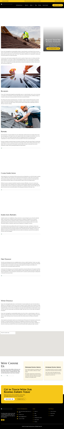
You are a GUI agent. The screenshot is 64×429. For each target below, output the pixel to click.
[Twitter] (3, 420)
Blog (36, 5)
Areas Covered (45, 5)
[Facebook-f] (2, 420)
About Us (26, 5)
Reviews (39, 5)
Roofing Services (19, 5)
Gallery (31, 5)
